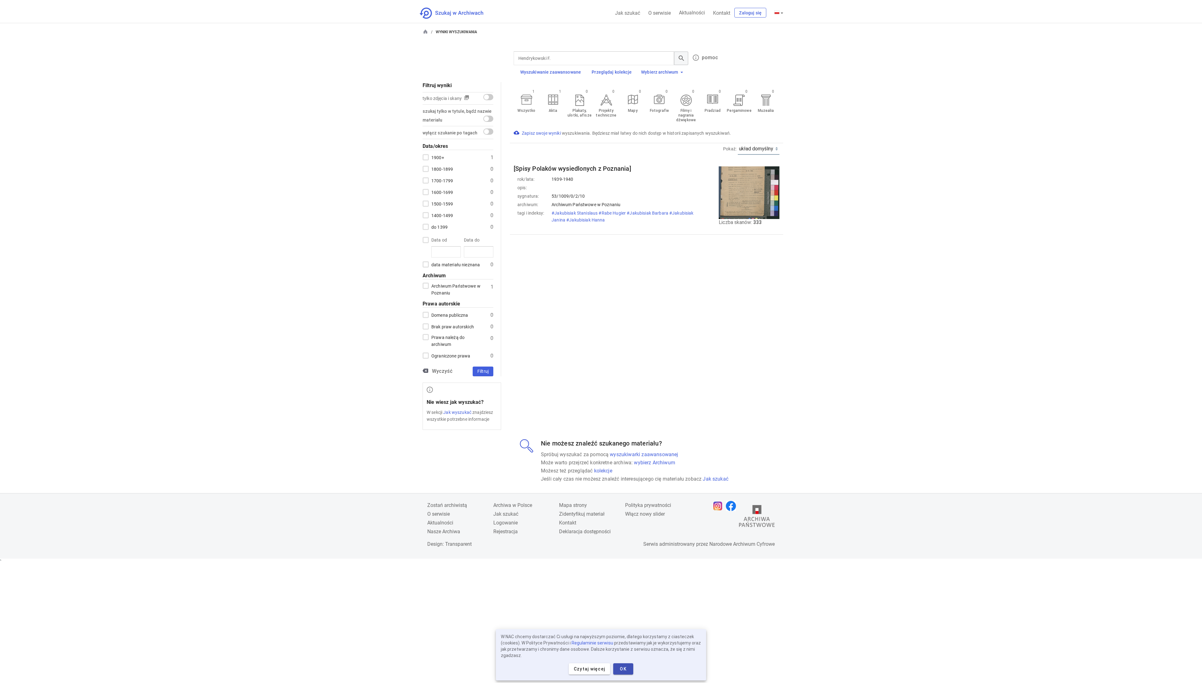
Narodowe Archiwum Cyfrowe (742, 544)
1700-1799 (442, 180)
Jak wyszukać (457, 412)
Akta (553, 110)
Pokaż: (730, 148)
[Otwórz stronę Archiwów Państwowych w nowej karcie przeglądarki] (757, 517)
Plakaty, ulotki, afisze (580, 112)
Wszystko (526, 110)
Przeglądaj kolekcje (612, 72)
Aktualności (692, 13)
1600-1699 (442, 192)
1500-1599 (442, 203)
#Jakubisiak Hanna (586, 219)
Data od (439, 239)
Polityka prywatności (648, 505)
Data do (472, 239)
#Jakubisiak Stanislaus (575, 213)
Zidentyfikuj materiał (581, 514)
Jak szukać (627, 13)
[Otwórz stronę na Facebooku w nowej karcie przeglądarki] (732, 506)
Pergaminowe (739, 110)
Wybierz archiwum (659, 72)
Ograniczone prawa (450, 355)
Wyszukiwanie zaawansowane (550, 72)
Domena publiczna (449, 315)
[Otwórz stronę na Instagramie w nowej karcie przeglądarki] (719, 506)
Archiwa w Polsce (512, 505)
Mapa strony (573, 505)
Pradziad (713, 110)
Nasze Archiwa (443, 531)
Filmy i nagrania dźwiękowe (686, 115)
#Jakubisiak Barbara (648, 213)
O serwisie (659, 13)
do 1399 (439, 227)
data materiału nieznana (455, 264)
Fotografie (659, 110)
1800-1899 (442, 169)
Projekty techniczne (606, 112)
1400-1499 (442, 215)
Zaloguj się (750, 12)
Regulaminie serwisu (592, 642)
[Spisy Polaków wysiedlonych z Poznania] (572, 168)
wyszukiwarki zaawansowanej (644, 454)
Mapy (632, 110)
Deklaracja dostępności (585, 531)
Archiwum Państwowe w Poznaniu (455, 289)
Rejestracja (505, 531)
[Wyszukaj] (681, 58)
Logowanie (505, 523)
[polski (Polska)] (778, 13)
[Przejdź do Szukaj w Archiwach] (457, 13)
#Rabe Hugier (612, 213)
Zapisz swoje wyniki (542, 133)
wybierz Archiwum (654, 463)
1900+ (437, 157)
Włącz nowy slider (645, 514)
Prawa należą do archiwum (448, 341)
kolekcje (603, 471)
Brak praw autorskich (452, 326)
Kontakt (721, 13)
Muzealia (766, 110)
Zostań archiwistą (447, 505)
